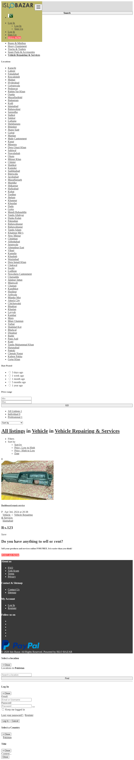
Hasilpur (12, 291)
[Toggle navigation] (38, 7)
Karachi (12, 68)
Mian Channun (15, 321)
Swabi (11, 268)
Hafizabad (13, 188)
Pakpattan (13, 221)
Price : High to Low (24, 450)
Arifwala (12, 294)
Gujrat (11, 132)
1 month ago (18, 379)
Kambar (12, 315)
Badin (11, 335)
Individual (14, 414)
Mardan (12, 135)
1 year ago (17, 385)
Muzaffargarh (15, 179)
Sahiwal (12, 150)
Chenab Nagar (15, 353)
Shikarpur (13, 185)
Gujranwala (14, 85)
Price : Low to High (24, 447)
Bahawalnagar (15, 224)
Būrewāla (13, 174)
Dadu (11, 206)
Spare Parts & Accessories (21, 52)
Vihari (11, 250)
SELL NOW (14, 37)
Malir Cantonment (17, 138)
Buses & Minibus (17, 43)
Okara (11, 156)
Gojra (11, 209)
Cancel (15, 721)
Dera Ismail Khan (17, 262)
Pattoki (11, 350)
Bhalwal (12, 329)
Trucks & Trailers (17, 49)
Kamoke (12, 168)
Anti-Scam (13, 570)
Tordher (12, 194)
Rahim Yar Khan (16, 91)
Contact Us (13, 589)
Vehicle (40, 431)
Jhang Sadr (13, 129)
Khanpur (12, 200)
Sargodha (13, 112)
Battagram (13, 100)
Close (5, 757)
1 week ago (18, 375)
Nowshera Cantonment (20, 274)
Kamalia (12, 253)
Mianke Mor (14, 297)
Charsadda (13, 277)
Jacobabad (13, 176)
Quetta (11, 94)
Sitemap (12, 592)
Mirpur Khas (14, 159)
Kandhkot (13, 288)
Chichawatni (14, 303)
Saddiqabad (14, 171)
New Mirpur (14, 235)
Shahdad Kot (14, 327)
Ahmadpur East (16, 247)
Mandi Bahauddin (17, 212)
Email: (4, 696)
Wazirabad (13, 259)
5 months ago (19, 382)
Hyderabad (13, 82)
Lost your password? (12, 715)
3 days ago (17, 372)
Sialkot (11, 115)
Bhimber (12, 126)
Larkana (12, 121)
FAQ (10, 567)
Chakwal (12, 265)
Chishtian (13, 238)
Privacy (12, 576)
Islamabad (13, 106)
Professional (15, 417)
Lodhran (12, 271)
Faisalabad (13, 73)
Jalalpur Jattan (15, 279)
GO (67, 405)
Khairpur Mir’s (15, 232)
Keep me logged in (15, 709)
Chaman (12, 285)
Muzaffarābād (15, 97)
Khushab (12, 256)
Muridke (12, 182)
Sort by (18, 444)
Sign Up (18, 28)
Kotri (10, 341)
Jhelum (11, 197)
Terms (11, 573)
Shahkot (12, 165)
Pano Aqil (13, 338)
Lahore (11, 70)
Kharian (12, 309)
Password (6, 702)
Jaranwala (13, 244)
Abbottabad (14, 241)
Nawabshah (14, 153)
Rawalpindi (14, 76)
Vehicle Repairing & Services (24, 55)
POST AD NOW (10, 555)
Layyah (12, 312)
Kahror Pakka (15, 356)
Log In (17, 26)
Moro (11, 318)
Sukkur (11, 118)
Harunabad (13, 347)
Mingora (12, 144)
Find (67, 678)
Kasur (11, 141)
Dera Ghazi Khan (17, 147)
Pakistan (7, 737)
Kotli (10, 103)
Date (16, 453)
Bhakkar (12, 306)
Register (12, 608)
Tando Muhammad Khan (21, 344)
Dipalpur (12, 332)
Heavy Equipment (17, 46)
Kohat (11, 191)
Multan (11, 79)
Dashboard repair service (13, 505)
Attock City (14, 300)
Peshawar (13, 88)
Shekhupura (14, 123)
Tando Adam (14, 229)
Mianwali (13, 282)
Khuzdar (12, 203)
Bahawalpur (14, 109)
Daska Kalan (14, 218)
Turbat (11, 324)
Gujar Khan (14, 359)
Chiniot (12, 162)
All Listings (15, 411)
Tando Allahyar (16, 215)
